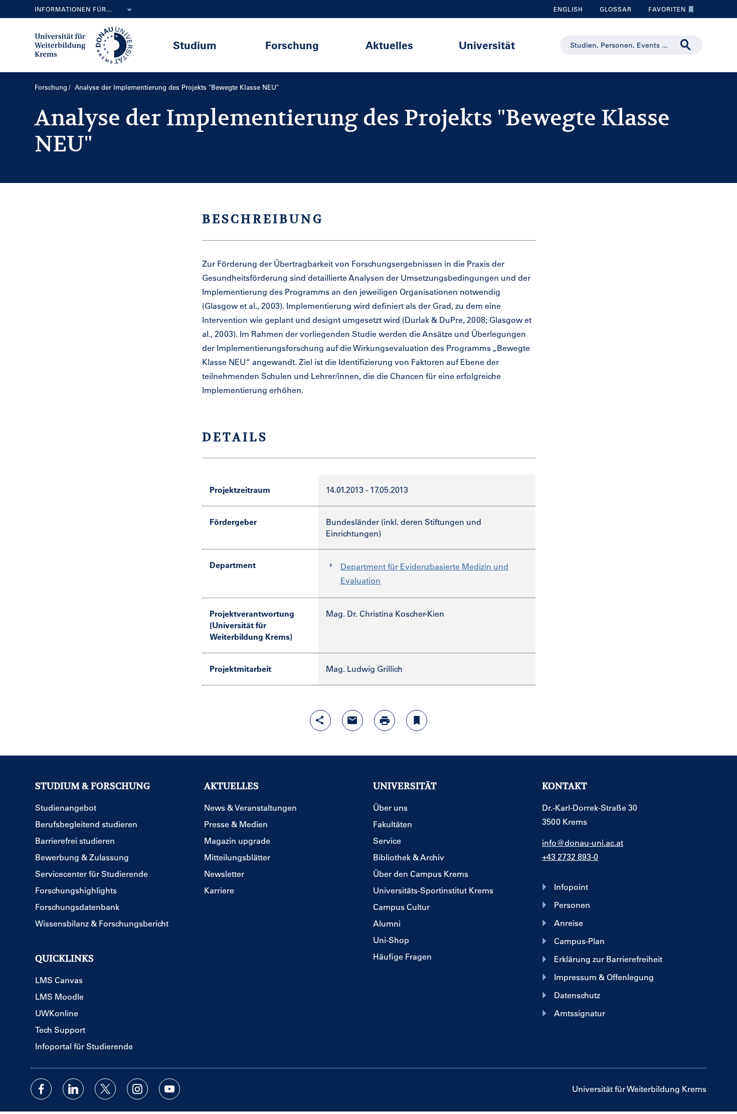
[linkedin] (73, 1088)
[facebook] (41, 1088)
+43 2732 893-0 (570, 856)
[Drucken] (384, 720)
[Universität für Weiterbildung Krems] (88, 44)
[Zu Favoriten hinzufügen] (416, 720)
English (568, 9)
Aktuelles (389, 45)
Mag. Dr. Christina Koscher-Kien (385, 613)
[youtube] (169, 1088)
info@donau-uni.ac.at (582, 842)
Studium (195, 45)
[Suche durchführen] (686, 45)
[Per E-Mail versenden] (352, 720)
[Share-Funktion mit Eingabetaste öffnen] (320, 720)
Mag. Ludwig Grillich (364, 668)
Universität (487, 45)
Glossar (612, 11)
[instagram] (137, 1088)
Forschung (292, 45)
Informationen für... (73, 9)
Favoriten (663, 11)
